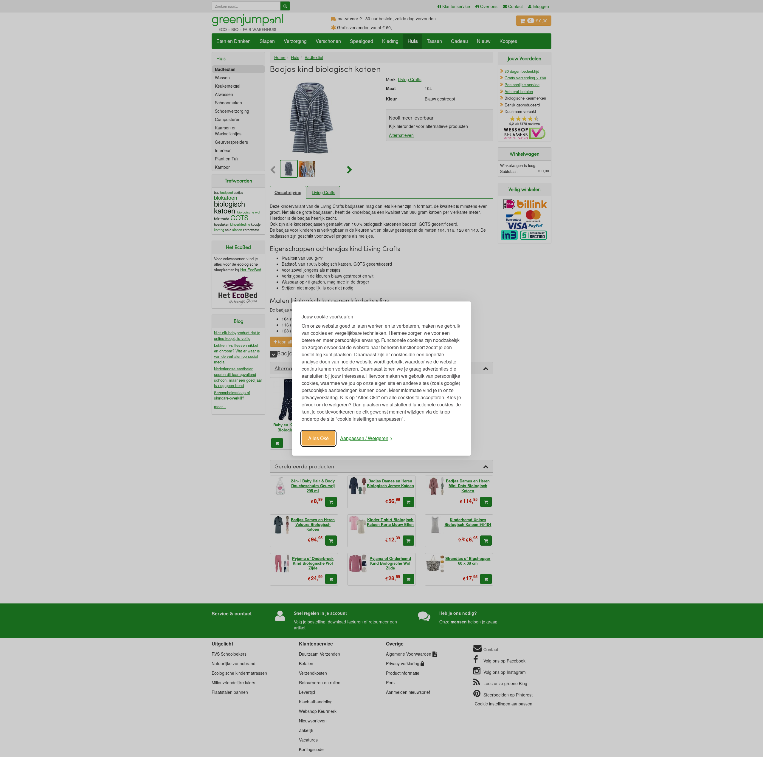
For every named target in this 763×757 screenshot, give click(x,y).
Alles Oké (318, 438)
